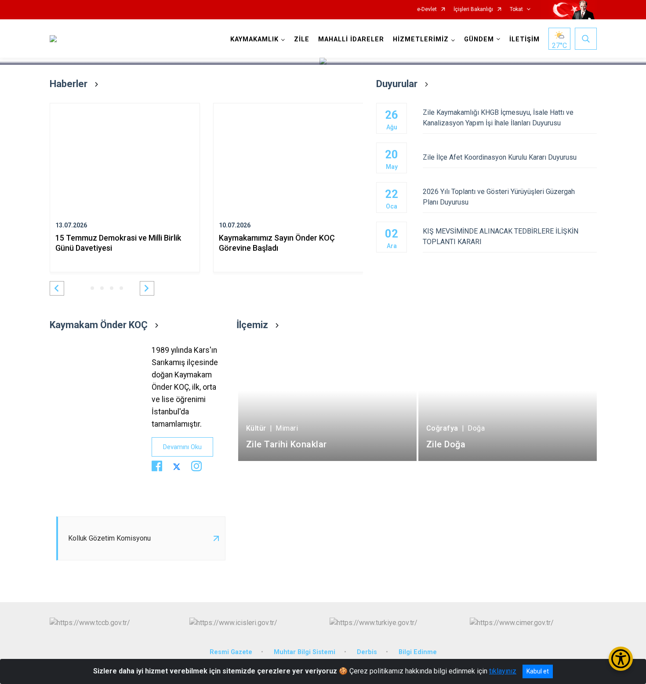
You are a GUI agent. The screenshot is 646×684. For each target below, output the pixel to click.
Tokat (516, 9)
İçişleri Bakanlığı (473, 9)
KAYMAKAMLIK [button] (254, 39)
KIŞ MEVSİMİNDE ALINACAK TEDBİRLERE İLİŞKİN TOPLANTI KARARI (500, 236)
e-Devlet (427, 9)
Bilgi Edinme (418, 652)
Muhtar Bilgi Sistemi (304, 652)
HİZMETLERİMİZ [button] (421, 39)
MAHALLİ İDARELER (351, 39)
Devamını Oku (182, 447)
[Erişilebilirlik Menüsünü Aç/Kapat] (621, 659)
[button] (57, 288)
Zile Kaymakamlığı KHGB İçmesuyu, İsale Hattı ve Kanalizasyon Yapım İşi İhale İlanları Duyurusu (498, 117)
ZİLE (301, 39)
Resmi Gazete (231, 652)
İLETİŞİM (524, 39)
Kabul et (537, 671)
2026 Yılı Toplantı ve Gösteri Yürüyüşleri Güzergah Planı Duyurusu (499, 196)
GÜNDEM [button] (479, 39)
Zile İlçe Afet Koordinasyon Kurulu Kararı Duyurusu (500, 157)
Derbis (367, 652)
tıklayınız (502, 671)
